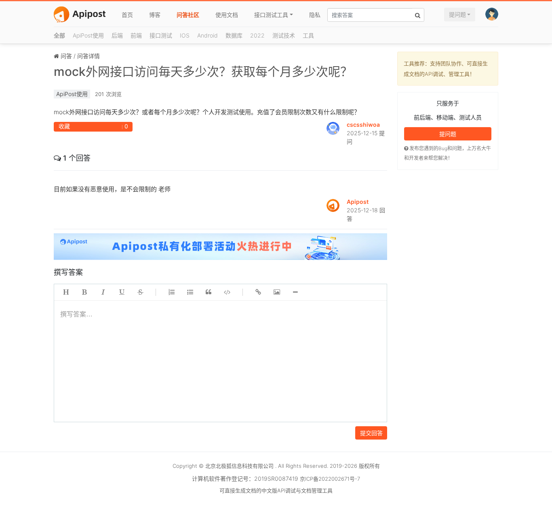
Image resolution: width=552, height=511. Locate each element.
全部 (59, 35)
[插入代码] (227, 292)
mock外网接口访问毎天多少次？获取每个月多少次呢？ (203, 71)
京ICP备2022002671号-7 (330, 478)
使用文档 (226, 14)
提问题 (457, 14)
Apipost (358, 201)
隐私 (314, 14)
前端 (136, 35)
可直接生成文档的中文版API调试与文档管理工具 (276, 490)
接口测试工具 (271, 14)
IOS (185, 35)
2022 (257, 35)
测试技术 (283, 35)
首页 (127, 14)
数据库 (233, 35)
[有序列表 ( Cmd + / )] (171, 292)
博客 (154, 14)
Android (207, 35)
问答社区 (188, 14)
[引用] (208, 292)
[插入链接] (258, 292)
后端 (117, 35)
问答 (66, 55)
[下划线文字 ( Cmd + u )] (121, 292)
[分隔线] (295, 292)
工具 (308, 35)
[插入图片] (277, 292)
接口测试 (161, 35)
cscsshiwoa (363, 124)
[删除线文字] (140, 292)
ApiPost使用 (88, 35)
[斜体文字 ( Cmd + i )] (103, 292)
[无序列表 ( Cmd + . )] (190, 292)
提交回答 (371, 432)
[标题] (66, 292)
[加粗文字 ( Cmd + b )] (84, 292)
